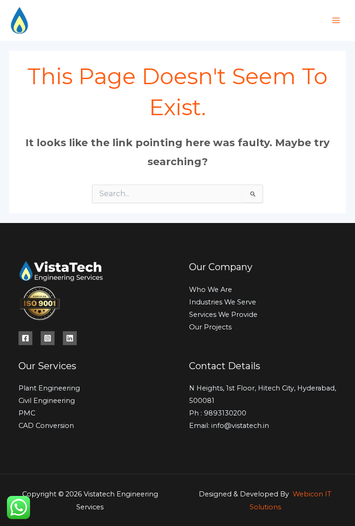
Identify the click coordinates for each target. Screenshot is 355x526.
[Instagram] (48, 338)
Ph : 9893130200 (217, 413)
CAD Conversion (46, 425)
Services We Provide (223, 314)
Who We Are (210, 289)
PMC (26, 413)
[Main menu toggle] (336, 20)
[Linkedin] (70, 338)
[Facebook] (25, 338)
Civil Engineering (46, 400)
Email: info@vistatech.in (229, 425)
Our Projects (210, 327)
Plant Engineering (49, 388)
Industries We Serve (222, 302)
